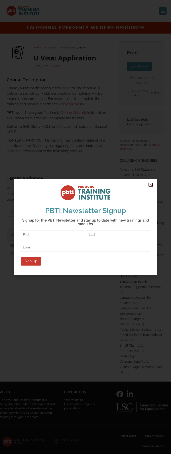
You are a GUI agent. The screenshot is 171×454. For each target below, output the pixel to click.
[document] (85, 227)
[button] (150, 184)
